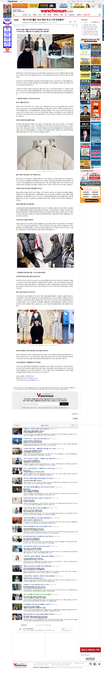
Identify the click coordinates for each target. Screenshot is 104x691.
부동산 (35, 14)
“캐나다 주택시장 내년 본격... (89, 29)
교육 (44, 14)
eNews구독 (87, 14)
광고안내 (47, 667)
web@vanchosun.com (63, 407)
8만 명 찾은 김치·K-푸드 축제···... (90, 26)
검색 (42, 425)
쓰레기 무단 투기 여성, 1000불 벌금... (90, 34)
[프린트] (73, 26)
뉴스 (29, 14)
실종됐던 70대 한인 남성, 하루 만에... (90, 33)
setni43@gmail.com (43, 22)
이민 (40, 14)
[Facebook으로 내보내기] (74, 23)
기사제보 (41, 667)
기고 (66, 14)
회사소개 (35, 667)
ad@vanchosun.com (31, 407)
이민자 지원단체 (78, 667)
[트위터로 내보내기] (70, 23)
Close (8, 3)
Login (21, 1)
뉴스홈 (24, 14)
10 (47, 625)
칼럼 (61, 14)
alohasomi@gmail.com (32, 380)
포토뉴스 (95, 22)
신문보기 (79, 14)
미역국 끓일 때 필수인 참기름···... (90, 31)
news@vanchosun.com (47, 407)
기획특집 (55, 14)
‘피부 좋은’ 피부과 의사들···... (89, 24)
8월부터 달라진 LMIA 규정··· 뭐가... (90, 28)
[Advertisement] (28, 646)
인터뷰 (49, 14)
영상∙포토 (72, 14)
